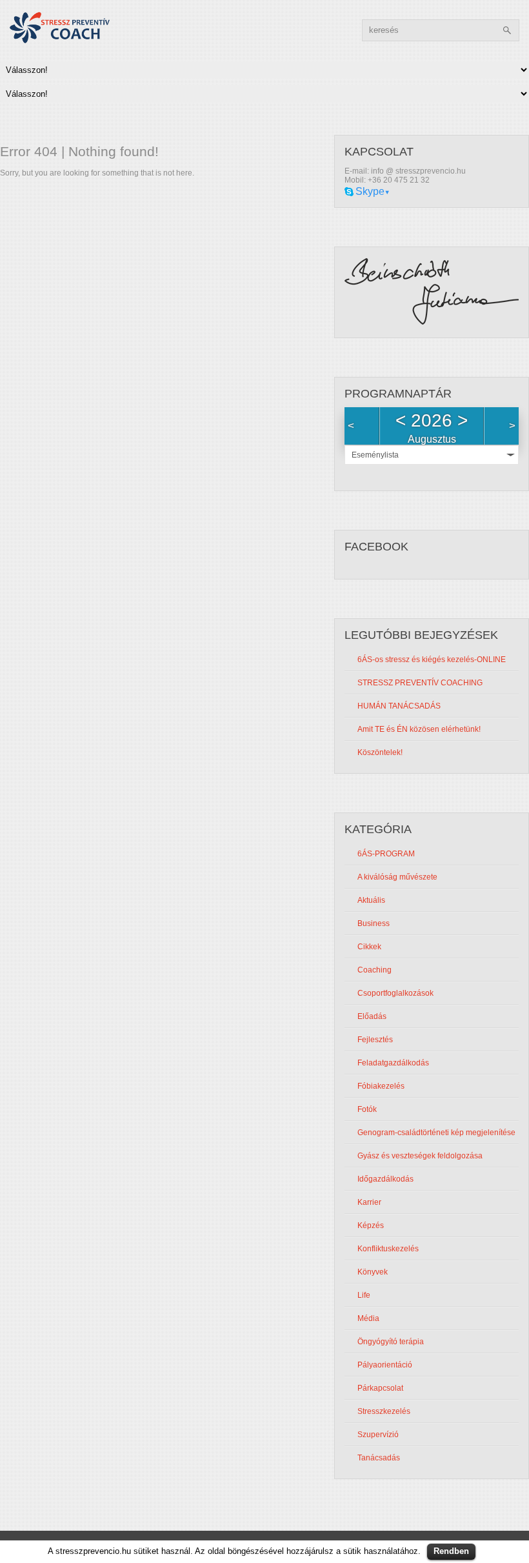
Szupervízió (378, 1434)
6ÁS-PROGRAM (386, 853)
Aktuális (371, 900)
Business (373, 923)
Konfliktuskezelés (388, 1248)
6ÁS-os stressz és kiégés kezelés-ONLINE (431, 659)
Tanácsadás (378, 1457)
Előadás (371, 1016)
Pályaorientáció (384, 1364)
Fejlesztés (375, 1039)
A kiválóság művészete (397, 877)
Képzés (370, 1225)
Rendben (451, 1551)
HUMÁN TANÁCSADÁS (399, 706)
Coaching (374, 969)
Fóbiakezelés (380, 1086)
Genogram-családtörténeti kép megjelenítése (436, 1132)
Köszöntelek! (380, 752)
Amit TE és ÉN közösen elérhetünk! (419, 729)
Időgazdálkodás (385, 1179)
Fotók (367, 1109)
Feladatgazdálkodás (393, 1062)
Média (368, 1318)
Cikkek (369, 946)
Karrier (369, 1202)
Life (363, 1295)
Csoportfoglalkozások (395, 993)
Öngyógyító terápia (390, 1341)
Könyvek (372, 1271)
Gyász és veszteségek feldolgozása (420, 1155)
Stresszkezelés (383, 1411)
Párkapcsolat (380, 1388)
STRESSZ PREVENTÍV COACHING (420, 682)
